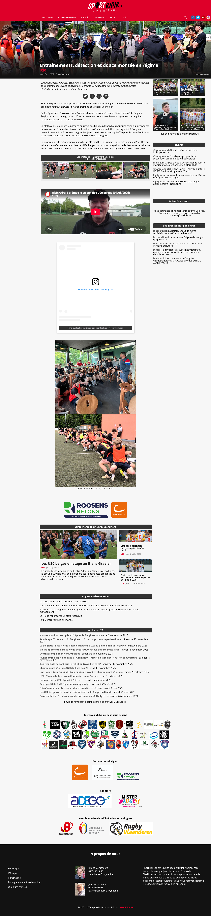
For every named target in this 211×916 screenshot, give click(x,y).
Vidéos (125, 17)
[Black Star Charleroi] (55, 724)
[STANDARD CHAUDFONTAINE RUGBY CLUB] (134, 744)
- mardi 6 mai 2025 (81, 688)
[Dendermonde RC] (53, 745)
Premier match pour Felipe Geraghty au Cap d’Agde (179, 176)
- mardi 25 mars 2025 (87, 692)
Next (144, 170)
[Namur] (102, 724)
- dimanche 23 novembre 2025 (84, 635)
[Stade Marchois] (85, 734)
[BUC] (118, 744)
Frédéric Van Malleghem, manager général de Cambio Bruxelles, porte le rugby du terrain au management (89, 610)
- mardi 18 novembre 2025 (94, 649)
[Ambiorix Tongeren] (66, 734)
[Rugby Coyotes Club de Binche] (65, 725)
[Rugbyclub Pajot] (74, 724)
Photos (113, 17)
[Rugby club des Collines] (125, 734)
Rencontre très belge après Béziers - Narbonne (176, 182)
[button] (55, 170)
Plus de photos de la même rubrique (179, 133)
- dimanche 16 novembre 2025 (76, 654)
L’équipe (12, 873)
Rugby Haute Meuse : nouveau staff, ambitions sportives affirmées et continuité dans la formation (177, 252)
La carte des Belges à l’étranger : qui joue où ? (64, 601)
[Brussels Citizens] (119, 724)
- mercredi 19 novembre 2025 (93, 645)
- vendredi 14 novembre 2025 (86, 664)
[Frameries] (138, 725)
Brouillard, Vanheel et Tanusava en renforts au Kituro (178, 244)
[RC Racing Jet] (94, 734)
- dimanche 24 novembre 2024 (89, 696)
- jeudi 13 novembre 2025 (78, 668)
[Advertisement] (19, 122)
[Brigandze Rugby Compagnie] (144, 744)
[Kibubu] (101, 744)
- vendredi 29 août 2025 (78, 684)
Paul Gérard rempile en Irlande (56, 620)
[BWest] (44, 744)
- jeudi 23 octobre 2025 (81, 676)
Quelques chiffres (17, 886)
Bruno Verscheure (63, 74)
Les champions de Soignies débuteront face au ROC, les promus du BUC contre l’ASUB (86, 605)
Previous (47, 170)
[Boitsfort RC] (92, 724)
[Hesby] (45, 725)
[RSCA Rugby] (91, 744)
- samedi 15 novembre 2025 (95, 659)
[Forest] (128, 724)
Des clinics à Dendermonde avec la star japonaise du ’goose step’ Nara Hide (179, 163)
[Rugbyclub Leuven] (154, 735)
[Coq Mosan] (164, 734)
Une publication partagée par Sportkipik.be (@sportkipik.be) (95, 328)
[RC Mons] (144, 735)
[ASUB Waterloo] (115, 735)
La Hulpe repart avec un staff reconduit (61, 616)
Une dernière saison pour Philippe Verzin (175, 151)
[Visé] (82, 744)
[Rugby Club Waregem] (167, 724)
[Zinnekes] (164, 744)
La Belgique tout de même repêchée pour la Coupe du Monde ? (174, 232)
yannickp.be (126, 907)
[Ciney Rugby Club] (125, 744)
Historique (13, 868)
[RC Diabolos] (82, 724)
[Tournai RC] (110, 744)
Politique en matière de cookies (25, 882)
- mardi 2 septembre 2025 (75, 680)
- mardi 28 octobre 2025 (94, 672)
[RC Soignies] (148, 724)
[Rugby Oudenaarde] (77, 734)
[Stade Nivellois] (56, 734)
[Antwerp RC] (72, 744)
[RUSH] (158, 724)
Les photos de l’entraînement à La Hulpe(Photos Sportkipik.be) (95, 157)
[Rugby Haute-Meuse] (46, 734)
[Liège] (134, 734)
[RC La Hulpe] (154, 744)
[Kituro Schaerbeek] (63, 744)
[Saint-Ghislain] (111, 724)
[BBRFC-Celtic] (105, 734)
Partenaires (14, 877)
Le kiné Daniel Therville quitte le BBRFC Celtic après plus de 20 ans (179, 170)
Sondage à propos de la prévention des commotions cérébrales (174, 157)
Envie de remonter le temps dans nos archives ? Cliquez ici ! (95, 701)
